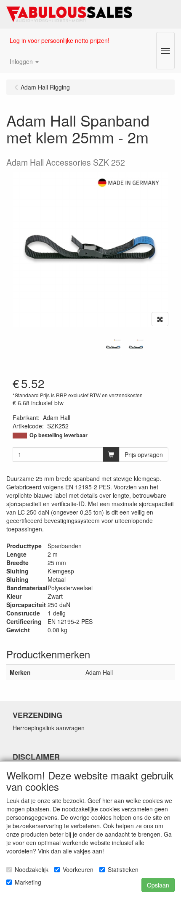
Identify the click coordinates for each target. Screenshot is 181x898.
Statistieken (123, 869)
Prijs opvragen (144, 454)
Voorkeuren (78, 869)
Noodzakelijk (31, 869)
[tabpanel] (113, 347)
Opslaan (158, 885)
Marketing (28, 882)
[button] (24, 61)
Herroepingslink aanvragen (49, 728)
